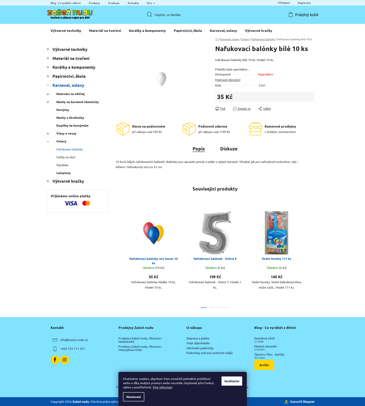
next (311, 258)
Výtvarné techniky (69, 49)
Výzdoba (62, 165)
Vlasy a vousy (66, 133)
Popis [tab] (199, 149)
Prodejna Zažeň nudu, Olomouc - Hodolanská (140, 340)
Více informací (162, 387)
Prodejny (94, 3)
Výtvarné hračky (68, 181)
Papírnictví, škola (69, 76)
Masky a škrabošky (70, 118)
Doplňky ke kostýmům (72, 125)
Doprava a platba (197, 338)
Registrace (304, 2)
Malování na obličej (70, 94)
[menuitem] (66, 30)
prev (119, 258)
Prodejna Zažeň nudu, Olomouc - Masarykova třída (140, 348)
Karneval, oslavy (68, 85)
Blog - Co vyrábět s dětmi (66, 3)
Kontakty (133, 3)
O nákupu (114, 3)
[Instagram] (64, 359)
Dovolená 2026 (264, 338)
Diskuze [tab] (229, 149)
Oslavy (61, 141)
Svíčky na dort (65, 157)
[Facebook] (55, 359)
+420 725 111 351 (72, 348)
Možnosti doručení (227, 80)
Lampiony (63, 173)
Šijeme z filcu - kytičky (269, 354)
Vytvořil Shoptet (302, 401)
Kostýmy (62, 110)
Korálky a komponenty (73, 67)
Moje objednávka (198, 343)
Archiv (264, 365)
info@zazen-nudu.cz (74, 340)
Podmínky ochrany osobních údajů (209, 353)
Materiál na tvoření (70, 58)
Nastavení (133, 397)
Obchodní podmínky (200, 348)
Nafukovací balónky (69, 149)
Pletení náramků (265, 346)
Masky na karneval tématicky (77, 102)
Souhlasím (231, 381)
